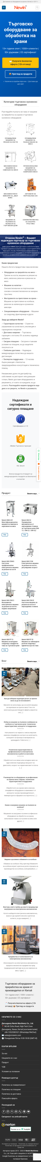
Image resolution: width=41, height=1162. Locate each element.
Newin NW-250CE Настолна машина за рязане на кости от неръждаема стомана (30, 603)
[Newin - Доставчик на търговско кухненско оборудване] (20, 7)
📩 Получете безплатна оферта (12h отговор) (20, 63)
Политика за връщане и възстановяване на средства (20, 1146)
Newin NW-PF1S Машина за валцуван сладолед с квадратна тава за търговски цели (10, 643)
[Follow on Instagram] (8, 1112)
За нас (4, 1053)
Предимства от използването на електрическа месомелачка (20, 958)
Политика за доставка (11, 1094)
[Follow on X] (12, 1112)
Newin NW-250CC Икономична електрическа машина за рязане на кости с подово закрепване (10, 604)
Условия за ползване (11, 1071)
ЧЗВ (3, 1067)
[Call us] (20, 1112)
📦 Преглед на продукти (20, 74)
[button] (4, 8)
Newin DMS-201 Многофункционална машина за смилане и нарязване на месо (10, 523)
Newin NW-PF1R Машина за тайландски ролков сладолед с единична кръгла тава (30, 643)
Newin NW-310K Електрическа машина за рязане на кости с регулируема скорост (30, 564)
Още (4, 534)
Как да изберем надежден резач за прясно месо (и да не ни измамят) (20, 700)
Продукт (5, 1062)
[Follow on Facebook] (4, 1112)
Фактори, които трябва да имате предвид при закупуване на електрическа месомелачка (20, 908)
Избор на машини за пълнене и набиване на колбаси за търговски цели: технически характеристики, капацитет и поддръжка (20, 724)
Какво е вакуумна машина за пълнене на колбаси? (20, 806)
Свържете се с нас (9, 1058)
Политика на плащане (11, 1089)
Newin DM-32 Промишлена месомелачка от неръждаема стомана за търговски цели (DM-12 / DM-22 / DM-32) (30, 525)
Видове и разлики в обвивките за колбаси (20, 859)
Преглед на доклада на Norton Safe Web (8, 1125)
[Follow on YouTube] (28, 1112)
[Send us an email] (16, 1112)
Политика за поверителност (14, 1085)
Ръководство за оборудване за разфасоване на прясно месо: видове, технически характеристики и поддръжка (21, 779)
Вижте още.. (32, 494)
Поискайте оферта (9, 1098)
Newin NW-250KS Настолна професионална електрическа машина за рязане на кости (10, 565)
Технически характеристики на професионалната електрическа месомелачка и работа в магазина (20, 752)
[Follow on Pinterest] (24, 1112)
